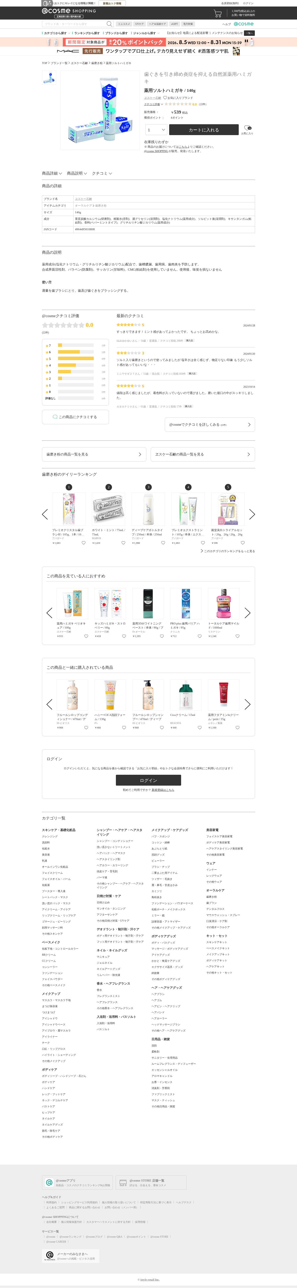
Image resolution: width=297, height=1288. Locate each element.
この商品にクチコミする (78, 417)
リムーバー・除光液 (108, 975)
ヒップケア (48, 1112)
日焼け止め (103, 902)
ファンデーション (52, 973)
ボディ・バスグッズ (163, 942)
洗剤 (154, 1045)
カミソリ (157, 891)
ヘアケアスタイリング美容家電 (224, 848)
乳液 (44, 860)
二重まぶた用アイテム (165, 872)
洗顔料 (46, 842)
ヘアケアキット (215, 966)
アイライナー (50, 1036)
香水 (99, 990)
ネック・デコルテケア (55, 1100)
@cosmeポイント (136, 1236)
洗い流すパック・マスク (56, 903)
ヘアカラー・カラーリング (112, 865)
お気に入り (83, 543)
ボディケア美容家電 (218, 842)
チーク (46, 1042)
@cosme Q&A (114, 1236)
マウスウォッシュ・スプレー (223, 915)
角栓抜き (157, 897)
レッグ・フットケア (53, 1094)
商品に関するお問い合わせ (84, 1207)
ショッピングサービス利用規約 (79, 1202)
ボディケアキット (216, 960)
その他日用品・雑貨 (163, 1106)
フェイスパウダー (52, 979)
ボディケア (48, 1082)
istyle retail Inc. (150, 1279)
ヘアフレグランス (107, 1002)
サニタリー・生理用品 (165, 1057)
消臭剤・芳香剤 (161, 1088)
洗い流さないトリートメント (114, 847)
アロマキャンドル (162, 1076)
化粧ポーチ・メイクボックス (168, 909)
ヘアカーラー (159, 1018)
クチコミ (100, 173)
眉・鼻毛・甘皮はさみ (165, 885)
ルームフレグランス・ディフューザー (174, 1063)
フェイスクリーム (52, 872)
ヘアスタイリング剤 (108, 859)
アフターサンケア (107, 914)
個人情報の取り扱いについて (119, 1202)
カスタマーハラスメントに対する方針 (108, 1221)
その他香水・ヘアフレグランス (115, 1008)
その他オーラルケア (218, 927)
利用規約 (51, 1202)
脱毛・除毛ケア (51, 1130)
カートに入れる (204, 129)
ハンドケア (48, 1088)
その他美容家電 (215, 854)
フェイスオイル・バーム (56, 879)
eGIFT (174, 24)
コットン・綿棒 (161, 842)
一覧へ (249, 33)
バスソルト (103, 1029)
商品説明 (75, 173)
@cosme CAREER (56, 1241)
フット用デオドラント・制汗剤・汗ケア (120, 941)
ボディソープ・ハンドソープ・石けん (64, 1076)
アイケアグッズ (161, 954)
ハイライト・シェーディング (59, 1054)
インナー (211, 869)
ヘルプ (226, 24)
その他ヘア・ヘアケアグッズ (168, 1030)
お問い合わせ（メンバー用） (121, 1207)
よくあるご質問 (55, 1207)
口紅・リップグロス (53, 1048)
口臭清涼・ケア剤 (216, 921)
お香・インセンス (162, 1082)
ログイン (248, 3)
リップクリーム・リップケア (59, 915)
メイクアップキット (218, 954)
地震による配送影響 (195, 33)
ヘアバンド (158, 1012)
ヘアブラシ (158, 994)
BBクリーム (49, 954)
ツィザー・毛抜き (162, 879)
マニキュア (103, 956)
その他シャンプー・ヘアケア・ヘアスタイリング (120, 885)
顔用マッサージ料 (52, 927)
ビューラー (158, 860)
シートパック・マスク (55, 897)
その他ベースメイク (53, 985)
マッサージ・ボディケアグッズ (170, 948)
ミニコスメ (124, 24)
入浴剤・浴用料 (106, 1023)
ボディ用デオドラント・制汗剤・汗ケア (120, 935)
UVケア (139, 24)
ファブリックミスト (163, 1094)
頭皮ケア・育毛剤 (107, 871)
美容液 (46, 854)
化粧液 (46, 885)
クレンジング (50, 836)
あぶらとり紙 (159, 848)
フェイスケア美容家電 (219, 836)
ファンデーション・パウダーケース (172, 903)
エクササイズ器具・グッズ (167, 966)
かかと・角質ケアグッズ (166, 960)
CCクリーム (49, 960)
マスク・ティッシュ (163, 1100)
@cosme (50, 1236)
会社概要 (51, 1221)
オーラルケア (83, 205)
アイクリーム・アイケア (56, 909)
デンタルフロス (215, 909)
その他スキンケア (52, 933)
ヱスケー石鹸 (83, 198)
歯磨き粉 (101, 205)
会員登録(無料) (230, 3)
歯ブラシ (211, 902)
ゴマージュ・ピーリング (56, 921)
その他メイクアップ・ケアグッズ (171, 927)
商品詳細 (50, 173)
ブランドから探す (116, 33)
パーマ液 (102, 877)
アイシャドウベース (53, 1024)
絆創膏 (155, 973)
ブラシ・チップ (161, 866)
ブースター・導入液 (53, 891)
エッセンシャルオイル (165, 1069)
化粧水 (46, 848)
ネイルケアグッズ (52, 1124)
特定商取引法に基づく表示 (156, 1202)
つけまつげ (48, 1012)
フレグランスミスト (108, 996)
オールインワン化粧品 (55, 866)
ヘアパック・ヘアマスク (111, 853)
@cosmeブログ (94, 1236)
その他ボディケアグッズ (166, 979)
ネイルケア (48, 1118)
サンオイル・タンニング (111, 908)
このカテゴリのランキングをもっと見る (229, 551)
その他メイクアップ (53, 1061)
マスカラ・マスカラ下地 (56, 1000)
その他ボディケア (52, 1136)
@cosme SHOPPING (156, 151)
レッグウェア (214, 875)
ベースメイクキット (218, 948)
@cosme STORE (159, 1236)
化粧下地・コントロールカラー (60, 948)
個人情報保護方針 (71, 1221)
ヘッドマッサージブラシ (166, 1024)
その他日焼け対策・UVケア (113, 920)
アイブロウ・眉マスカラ (56, 1030)
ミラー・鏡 (158, 915)
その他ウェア (214, 881)
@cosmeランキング (71, 1236)
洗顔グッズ (158, 854)
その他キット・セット (219, 972)
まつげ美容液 (50, 1006)
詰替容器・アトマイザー (166, 921)
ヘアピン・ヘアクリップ (166, 1006)
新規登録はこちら (163, 789)
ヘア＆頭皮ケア (157, 24)
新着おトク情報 (112, 3)
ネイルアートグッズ (108, 968)
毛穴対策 (188, 24)
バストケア (48, 1106)
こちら (183, 146)
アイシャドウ (50, 1018)
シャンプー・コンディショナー (115, 841)
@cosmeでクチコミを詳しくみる (197, 424)
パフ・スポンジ (161, 836)
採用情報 (140, 1221)
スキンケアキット (216, 942)
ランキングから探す (87, 33)
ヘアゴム (157, 1000)
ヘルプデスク (184, 1202)
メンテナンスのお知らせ (227, 33)
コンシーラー (50, 966)
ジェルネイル (104, 962)
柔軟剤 (155, 1051)
